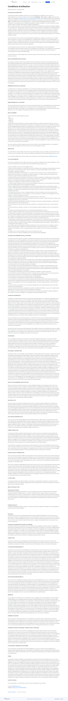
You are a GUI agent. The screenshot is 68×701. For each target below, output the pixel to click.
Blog (40, 2)
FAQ (29, 2)
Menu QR (24, 2)
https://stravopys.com (24, 18)
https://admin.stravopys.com (36, 18)
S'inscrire (47, 2)
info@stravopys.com (53, 156)
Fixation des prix (34, 2)
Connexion (53, 2)
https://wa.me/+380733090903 (19, 687)
